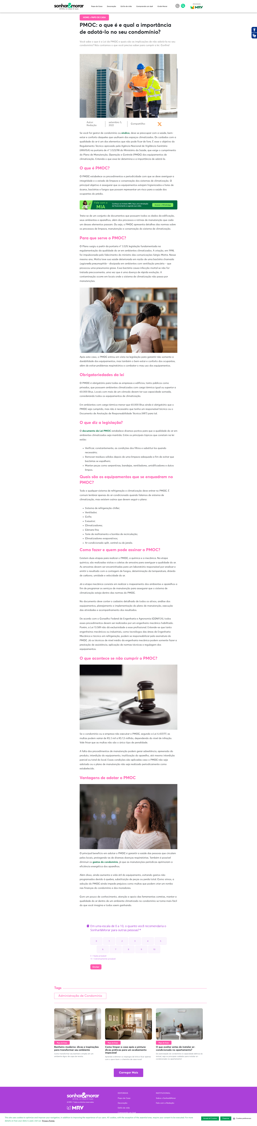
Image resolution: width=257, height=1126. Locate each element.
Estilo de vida (126, 6)
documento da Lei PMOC (96, 431)
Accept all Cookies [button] (210, 1118)
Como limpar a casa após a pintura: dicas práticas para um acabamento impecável (126, 1050)
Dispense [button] (225, 1118)
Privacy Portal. (48, 1121)
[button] (242, 1118)
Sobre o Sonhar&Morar (166, 1098)
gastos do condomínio (105, 862)
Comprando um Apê (144, 6)
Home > (87, 17)
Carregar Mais (128, 1072)
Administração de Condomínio (80, 995)
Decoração (111, 6)
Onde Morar (162, 6)
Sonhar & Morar (69, 4)
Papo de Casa (96, 6)
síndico (125, 133)
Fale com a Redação (165, 1103)
